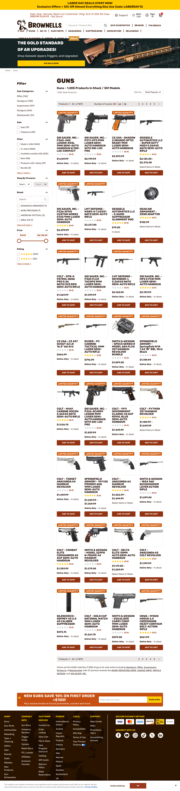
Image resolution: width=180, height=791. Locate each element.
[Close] (176, 785)
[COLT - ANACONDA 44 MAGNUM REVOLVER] (124, 463)
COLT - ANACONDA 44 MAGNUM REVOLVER (121, 483)
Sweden (60, 770)
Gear (6, 750)
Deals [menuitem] (74, 38)
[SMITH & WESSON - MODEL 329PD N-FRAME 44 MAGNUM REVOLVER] (96, 535)
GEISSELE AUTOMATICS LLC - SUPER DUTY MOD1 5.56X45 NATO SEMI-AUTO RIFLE (151, 144)
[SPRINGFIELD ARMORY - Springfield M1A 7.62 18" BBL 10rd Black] (151, 326)
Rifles (140, 667)
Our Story (26, 725)
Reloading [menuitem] (132, 31)
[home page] (39, 25)
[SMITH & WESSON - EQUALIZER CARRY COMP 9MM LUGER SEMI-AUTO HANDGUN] (124, 601)
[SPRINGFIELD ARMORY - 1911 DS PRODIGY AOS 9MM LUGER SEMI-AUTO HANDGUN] (96, 463)
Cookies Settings (117, 786)
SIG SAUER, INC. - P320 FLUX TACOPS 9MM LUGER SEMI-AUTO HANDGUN (95, 281)
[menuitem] (22, 31)
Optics (7, 746)
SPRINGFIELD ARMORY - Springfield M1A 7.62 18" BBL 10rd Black (151, 346)
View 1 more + (24, 173)
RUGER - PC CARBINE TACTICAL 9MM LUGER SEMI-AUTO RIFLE (94, 346)
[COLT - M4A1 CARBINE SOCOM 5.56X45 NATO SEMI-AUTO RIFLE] (69, 393)
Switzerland (62, 774)
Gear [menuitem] (61, 38)
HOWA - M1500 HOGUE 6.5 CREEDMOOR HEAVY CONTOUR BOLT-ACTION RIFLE (151, 622)
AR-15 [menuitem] (43, 31)
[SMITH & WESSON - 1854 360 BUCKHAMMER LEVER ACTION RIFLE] (151, 463)
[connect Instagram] (135, 735)
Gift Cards (44, 760)
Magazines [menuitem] (74, 31)
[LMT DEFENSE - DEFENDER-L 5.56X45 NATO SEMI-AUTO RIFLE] (124, 261)
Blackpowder (75, 670)
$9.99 (23, 235)
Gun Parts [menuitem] (57, 31)
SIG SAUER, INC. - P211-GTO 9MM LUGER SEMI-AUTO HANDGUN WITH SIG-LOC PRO (95, 144)
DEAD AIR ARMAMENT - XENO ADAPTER (150, 211)
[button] (150, 15)
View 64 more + (24, 225)
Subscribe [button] (154, 699)
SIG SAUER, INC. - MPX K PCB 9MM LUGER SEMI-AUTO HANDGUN (151, 280)
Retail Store (27, 748)
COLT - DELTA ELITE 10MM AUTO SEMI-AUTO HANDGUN (123, 554)
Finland (59, 740)
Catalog (42, 756)
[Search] (105, 25)
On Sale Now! (51, 63)
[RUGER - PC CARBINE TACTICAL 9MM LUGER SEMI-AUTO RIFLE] (96, 326)
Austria (59, 729)
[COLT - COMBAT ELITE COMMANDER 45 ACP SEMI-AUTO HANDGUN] (69, 535)
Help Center (96, 721)
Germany (60, 749)
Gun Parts (9, 725)
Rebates (8, 762)
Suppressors (150, 667)
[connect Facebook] (118, 735)
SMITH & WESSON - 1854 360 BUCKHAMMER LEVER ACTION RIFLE (151, 484)
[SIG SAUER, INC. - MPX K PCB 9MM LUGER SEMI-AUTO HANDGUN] (151, 261)
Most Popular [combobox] (151, 92)
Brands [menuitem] (139, 25)
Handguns (131, 667)
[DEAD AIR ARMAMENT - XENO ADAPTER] (151, 193)
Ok (138, 786)
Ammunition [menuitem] (114, 31)
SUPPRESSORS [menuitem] (94, 31)
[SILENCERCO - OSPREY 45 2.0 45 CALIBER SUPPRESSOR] (69, 601)
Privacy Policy (91, 787)
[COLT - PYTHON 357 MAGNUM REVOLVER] (151, 393)
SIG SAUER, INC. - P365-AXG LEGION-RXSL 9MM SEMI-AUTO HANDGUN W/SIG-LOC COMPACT (68, 144)
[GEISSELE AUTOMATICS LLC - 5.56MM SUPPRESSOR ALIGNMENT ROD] (124, 193)
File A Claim (44, 741)
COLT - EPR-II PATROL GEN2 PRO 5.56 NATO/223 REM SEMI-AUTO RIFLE (68, 281)
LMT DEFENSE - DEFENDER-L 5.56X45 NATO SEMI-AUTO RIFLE (123, 280)
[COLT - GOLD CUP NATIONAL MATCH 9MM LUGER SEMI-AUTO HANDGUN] (96, 601)
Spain (59, 766)
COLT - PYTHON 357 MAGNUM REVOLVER (150, 411)
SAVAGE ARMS (144, 670)
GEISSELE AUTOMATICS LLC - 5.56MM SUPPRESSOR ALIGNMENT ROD (123, 214)
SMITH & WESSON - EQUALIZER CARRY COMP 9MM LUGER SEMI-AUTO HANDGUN (123, 622)
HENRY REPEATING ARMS (123, 670)
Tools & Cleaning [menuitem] (29, 38)
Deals (7, 758)
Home (7, 70)
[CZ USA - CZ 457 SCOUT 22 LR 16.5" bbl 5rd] (69, 326)
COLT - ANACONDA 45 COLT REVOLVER (150, 553)
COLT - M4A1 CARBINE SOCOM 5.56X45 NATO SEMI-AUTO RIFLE (68, 412)
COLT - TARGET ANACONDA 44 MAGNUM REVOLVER (66, 483)
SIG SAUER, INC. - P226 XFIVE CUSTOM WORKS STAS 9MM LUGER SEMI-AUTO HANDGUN (68, 215)
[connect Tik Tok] (143, 735)
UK (57, 778)
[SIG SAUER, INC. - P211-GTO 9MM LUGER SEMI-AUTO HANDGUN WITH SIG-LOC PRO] (96, 122)
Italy (58, 753)
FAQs (92, 725)
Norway (60, 757)
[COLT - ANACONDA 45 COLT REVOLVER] (151, 535)
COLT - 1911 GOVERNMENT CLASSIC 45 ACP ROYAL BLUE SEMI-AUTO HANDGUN (122, 415)
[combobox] (24, 184)
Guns (6, 721)
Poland (59, 761)
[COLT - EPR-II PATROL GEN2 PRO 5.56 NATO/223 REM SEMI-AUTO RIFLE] (69, 261)
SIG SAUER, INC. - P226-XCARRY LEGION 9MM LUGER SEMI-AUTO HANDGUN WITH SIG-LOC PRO (95, 416)
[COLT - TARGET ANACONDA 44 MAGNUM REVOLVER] (69, 463)
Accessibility (79, 729)
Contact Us (44, 725)
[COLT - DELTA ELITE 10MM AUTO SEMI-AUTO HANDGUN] (124, 535)
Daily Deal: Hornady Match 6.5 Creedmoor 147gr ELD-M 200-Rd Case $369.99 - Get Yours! (70, 15)
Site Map (77, 733)
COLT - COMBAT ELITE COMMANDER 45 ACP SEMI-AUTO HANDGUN (67, 555)
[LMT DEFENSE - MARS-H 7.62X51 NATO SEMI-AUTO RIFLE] (96, 193)
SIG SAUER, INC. (78, 673)
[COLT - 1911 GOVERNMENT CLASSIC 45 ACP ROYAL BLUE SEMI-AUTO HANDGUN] (124, 393)
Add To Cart (68, 173)
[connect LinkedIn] (160, 735)
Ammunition (10, 730)
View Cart (43, 737)
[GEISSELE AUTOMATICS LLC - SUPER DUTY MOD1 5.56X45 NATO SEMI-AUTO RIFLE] (151, 122)
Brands (7, 754)
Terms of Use (79, 737)
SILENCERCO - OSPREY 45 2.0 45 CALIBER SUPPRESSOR (66, 620)
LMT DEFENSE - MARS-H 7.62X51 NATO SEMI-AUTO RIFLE (95, 213)
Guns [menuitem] (32, 31)
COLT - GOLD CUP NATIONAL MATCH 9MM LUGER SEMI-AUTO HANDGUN (96, 621)
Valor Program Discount (43, 748)
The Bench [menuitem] (154, 25)
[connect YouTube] (126, 735)
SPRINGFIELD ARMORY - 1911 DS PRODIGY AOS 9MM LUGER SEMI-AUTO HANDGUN (96, 485)
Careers (25, 744)
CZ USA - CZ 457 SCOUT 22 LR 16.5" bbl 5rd (67, 344)
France (59, 744)
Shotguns (61, 670)
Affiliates (25, 757)
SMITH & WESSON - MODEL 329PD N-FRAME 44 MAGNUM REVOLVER (95, 555)
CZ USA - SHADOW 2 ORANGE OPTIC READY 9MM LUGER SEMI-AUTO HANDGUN (123, 142)
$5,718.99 (42, 235)
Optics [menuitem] (49, 38)
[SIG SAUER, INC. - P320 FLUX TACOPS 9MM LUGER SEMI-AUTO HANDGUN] (96, 261)
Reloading (9, 734)
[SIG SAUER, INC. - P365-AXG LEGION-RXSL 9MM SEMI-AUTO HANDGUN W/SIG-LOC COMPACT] (69, 122)
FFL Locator (27, 752)
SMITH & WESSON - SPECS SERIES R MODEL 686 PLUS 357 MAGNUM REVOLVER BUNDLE (123, 348)
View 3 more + (24, 263)
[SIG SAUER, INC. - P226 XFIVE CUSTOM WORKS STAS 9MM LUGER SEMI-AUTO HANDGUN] (69, 193)
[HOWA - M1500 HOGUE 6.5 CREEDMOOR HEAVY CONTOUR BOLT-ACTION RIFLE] (151, 601)
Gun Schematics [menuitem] (120, 25)
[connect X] (152, 735)
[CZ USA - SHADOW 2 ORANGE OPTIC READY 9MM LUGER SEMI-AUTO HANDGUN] (124, 122)
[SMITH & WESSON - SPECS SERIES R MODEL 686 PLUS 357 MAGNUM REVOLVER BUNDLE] (124, 326)
